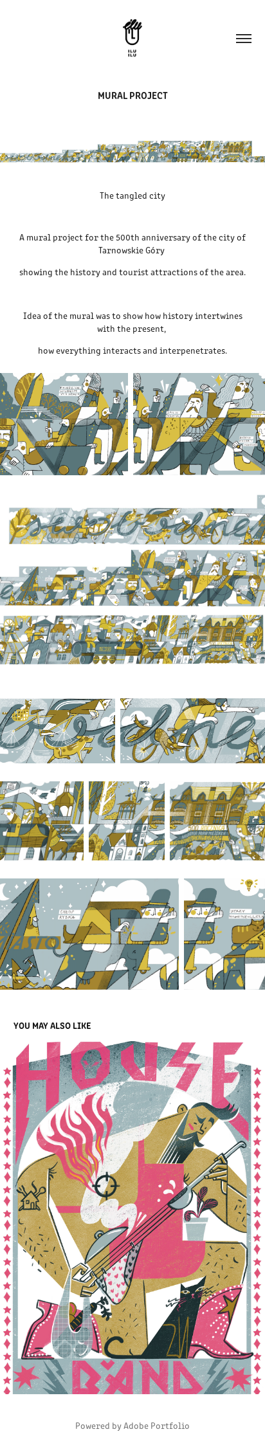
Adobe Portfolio (156, 1425)
